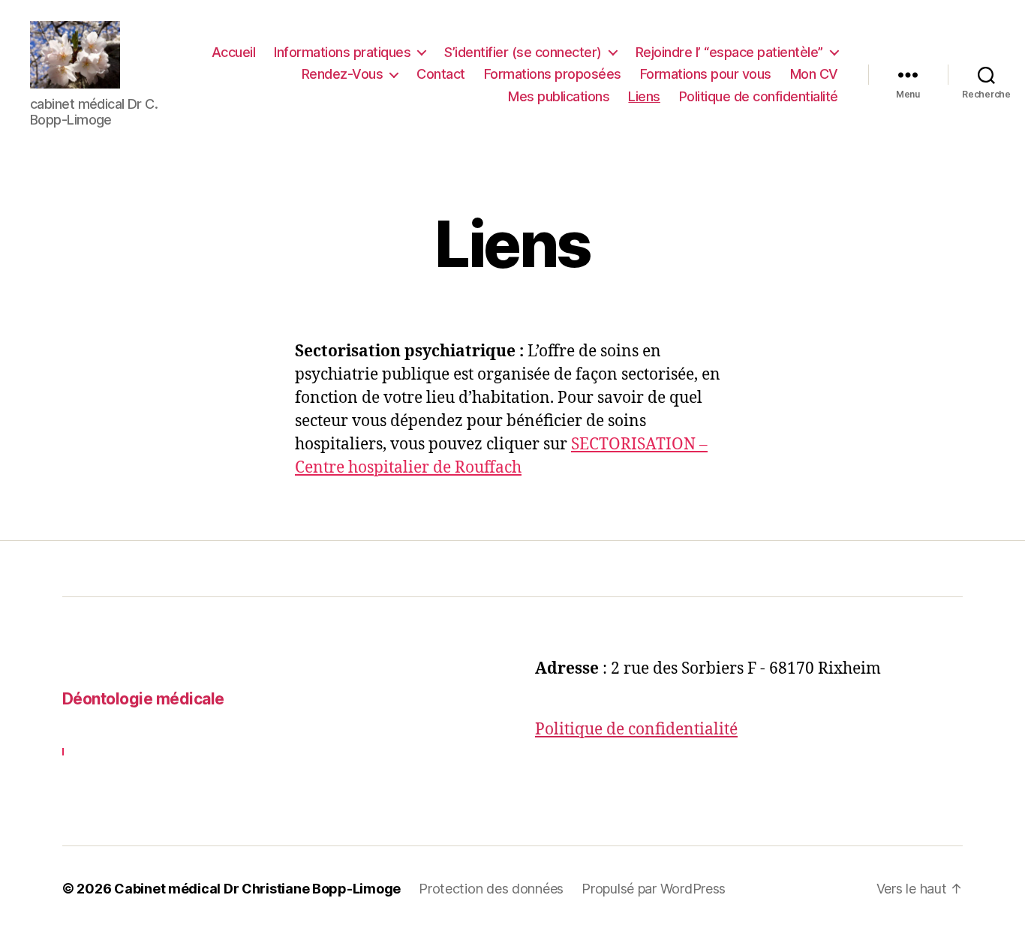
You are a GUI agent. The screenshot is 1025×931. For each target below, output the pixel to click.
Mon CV (814, 74)
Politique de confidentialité (758, 96)
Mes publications (558, 96)
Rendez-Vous (342, 74)
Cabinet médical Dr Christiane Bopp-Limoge (257, 888)
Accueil (234, 52)
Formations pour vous (705, 74)
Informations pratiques (342, 52)
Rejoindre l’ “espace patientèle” (729, 52)
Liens (644, 96)
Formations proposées (552, 74)
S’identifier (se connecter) (523, 52)
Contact (440, 74)
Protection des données (491, 888)
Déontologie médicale (143, 698)
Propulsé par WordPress (654, 888)
